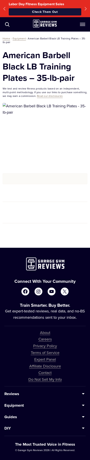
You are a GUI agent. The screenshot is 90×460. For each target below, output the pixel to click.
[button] (4, 8)
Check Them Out (45, 12)
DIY (7, 428)
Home (6, 38)
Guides (10, 417)
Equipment (19, 38)
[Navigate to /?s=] (7, 24)
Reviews (11, 394)
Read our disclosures (50, 96)
